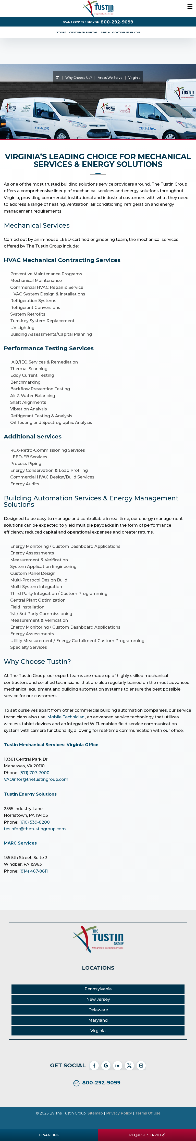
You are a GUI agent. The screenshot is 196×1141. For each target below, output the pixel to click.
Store (61, 32)
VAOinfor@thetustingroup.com (36, 779)
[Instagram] (141, 1065)
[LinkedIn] (117, 1065)
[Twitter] (129, 1065)
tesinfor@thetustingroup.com (35, 828)
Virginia (98, 1030)
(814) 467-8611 (33, 871)
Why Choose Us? (78, 78)
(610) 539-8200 (34, 822)
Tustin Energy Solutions (30, 794)
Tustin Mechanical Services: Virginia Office (51, 744)
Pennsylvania (98, 989)
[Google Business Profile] (106, 1065)
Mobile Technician (65, 717)
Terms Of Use (148, 1113)
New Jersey (98, 999)
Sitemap (95, 1113)
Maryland (98, 1020)
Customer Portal (83, 32)
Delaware (98, 1009)
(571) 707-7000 (34, 772)
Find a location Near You (120, 32)
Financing (49, 1135)
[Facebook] (94, 1065)
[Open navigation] (188, 7)
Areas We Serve (110, 78)
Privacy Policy (119, 1113)
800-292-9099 (117, 22)
